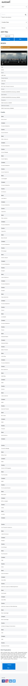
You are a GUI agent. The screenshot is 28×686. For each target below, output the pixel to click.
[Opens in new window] (3, 681)
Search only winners (6, 17)
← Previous (7, 39)
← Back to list (7, 36)
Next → (20, 39)
